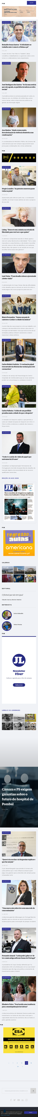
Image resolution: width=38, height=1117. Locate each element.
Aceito (30, 1112)
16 (31, 1063)
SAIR (31, 3)
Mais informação (5, 1115)
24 (18, 1066)
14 (21, 1063)
